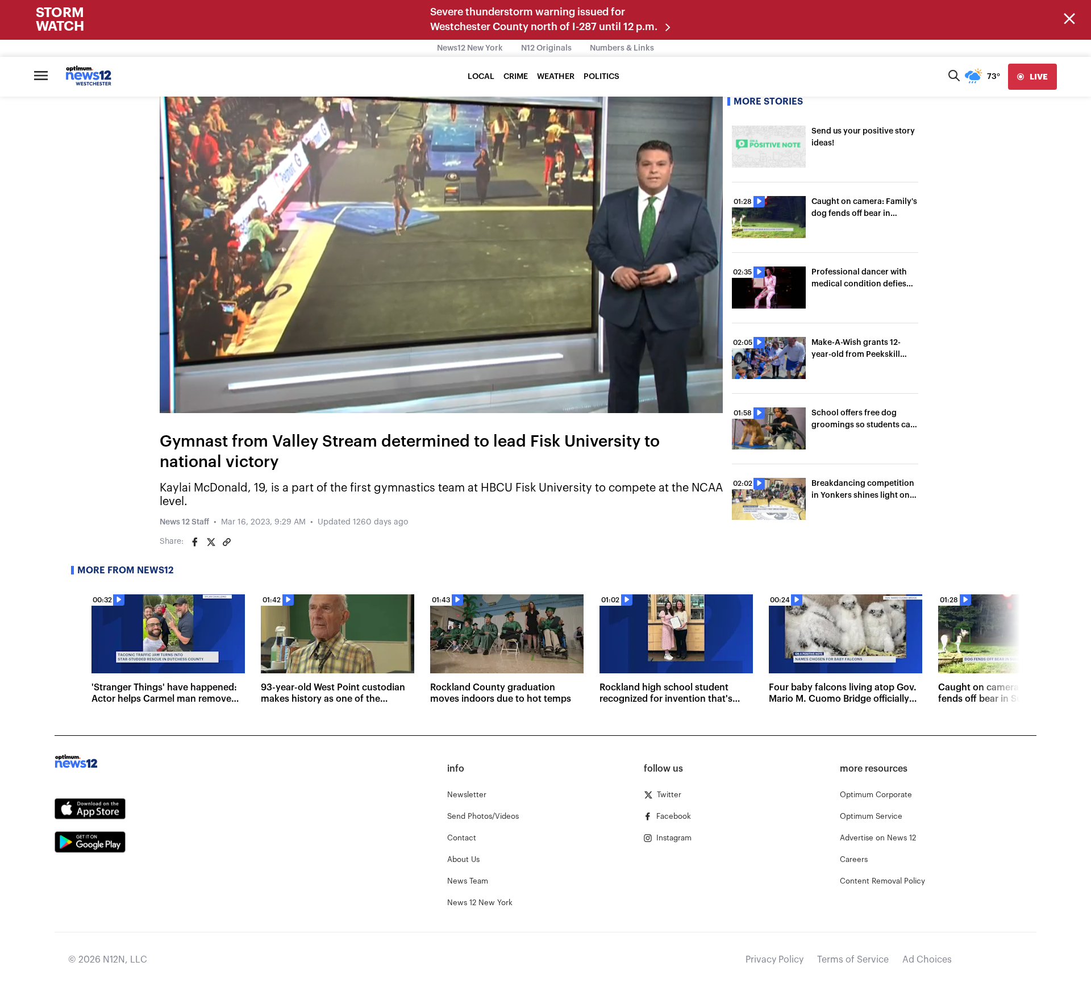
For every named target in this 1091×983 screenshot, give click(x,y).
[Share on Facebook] (194, 542)
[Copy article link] (226, 542)
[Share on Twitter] (210, 542)
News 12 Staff (184, 522)
